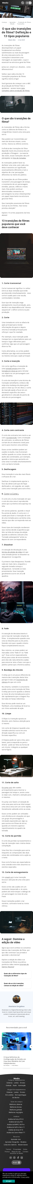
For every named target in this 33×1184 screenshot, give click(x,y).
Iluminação (22, 1085)
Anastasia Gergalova (16, 1006)
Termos (8, 1149)
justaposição (11, 438)
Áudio (15, 1085)
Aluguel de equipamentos (16, 1090)
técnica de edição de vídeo (12, 552)
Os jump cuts (7, 787)
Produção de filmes (24, 22)
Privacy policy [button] (25, 1177)
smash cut (9, 877)
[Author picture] (17, 999)
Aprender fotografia (12, 1142)
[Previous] (2, 1046)
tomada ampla (11, 368)
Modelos (23, 1142)
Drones (22, 1083)
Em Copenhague (20, 1095)
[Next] (31, 1046)
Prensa (7, 1151)
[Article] (16, 1041)
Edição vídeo (12, 40)
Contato (25, 1151)
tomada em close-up (10, 371)
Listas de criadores (10, 1145)
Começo (4, 22)
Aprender (13, 22)
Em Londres (9, 1095)
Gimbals (8, 1085)
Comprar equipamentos (16, 1080)
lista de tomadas (19, 158)
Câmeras (9, 1083)
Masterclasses (23, 1145)
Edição (12, 24)
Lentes (16, 1083)
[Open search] (22, 3)
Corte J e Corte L (11, 493)
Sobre (25, 1149)
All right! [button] (8, 1181)
